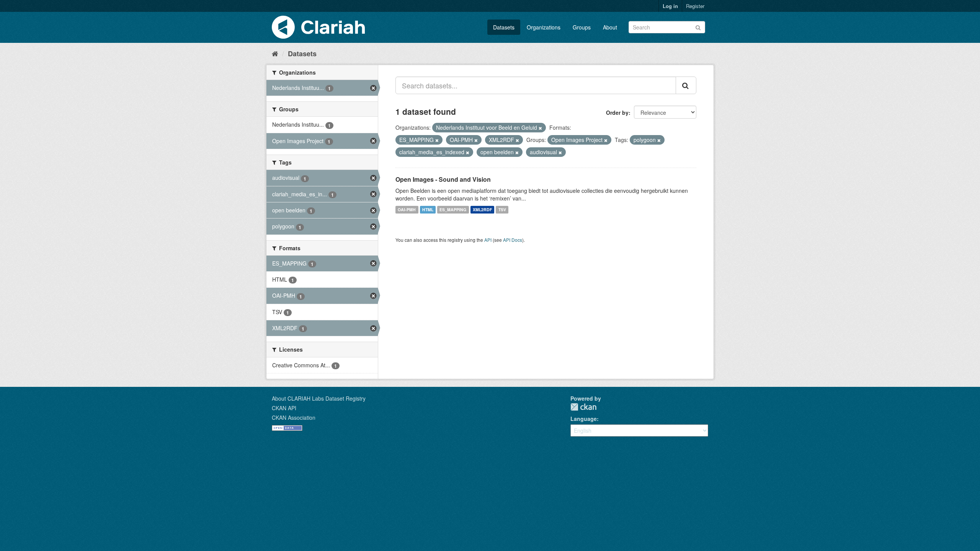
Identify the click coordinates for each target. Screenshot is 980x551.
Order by (617, 112)
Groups (582, 27)
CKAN (583, 407)
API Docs (512, 239)
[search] (686, 85)
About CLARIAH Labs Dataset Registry (319, 398)
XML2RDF (482, 209)
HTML (427, 209)
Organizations (543, 27)
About (610, 27)
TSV (502, 209)
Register (695, 6)
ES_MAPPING (452, 209)
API (488, 239)
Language (583, 418)
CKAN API (284, 408)
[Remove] (540, 128)
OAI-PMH (407, 209)
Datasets (503, 27)
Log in (670, 6)
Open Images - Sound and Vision (443, 179)
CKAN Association (293, 417)
